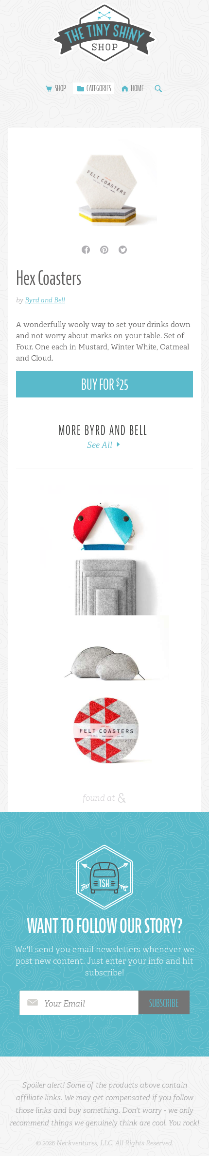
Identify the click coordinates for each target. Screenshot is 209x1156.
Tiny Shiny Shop (104, 33)
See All (100, 445)
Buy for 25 (104, 384)
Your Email (64, 1003)
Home (137, 88)
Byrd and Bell (45, 300)
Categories (99, 88)
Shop (60, 88)
